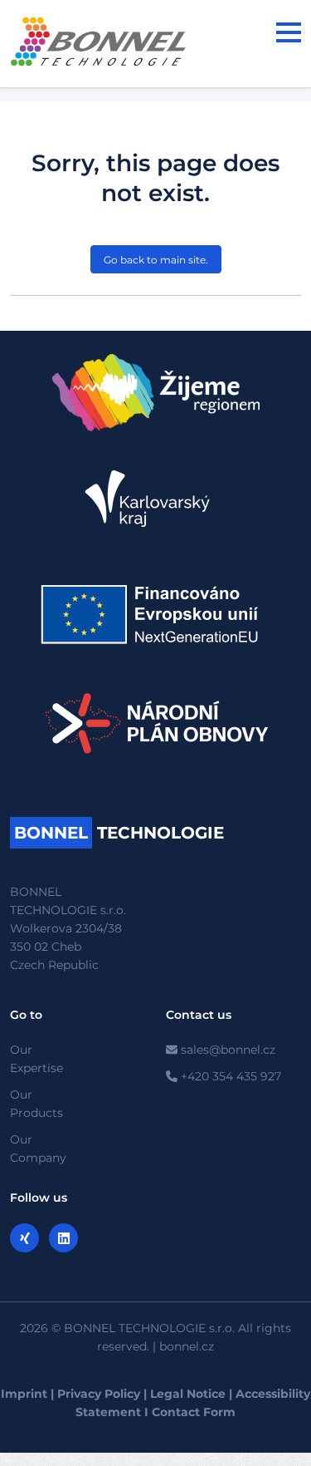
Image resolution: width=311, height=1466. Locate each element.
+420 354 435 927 (229, 1076)
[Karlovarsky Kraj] (156, 498)
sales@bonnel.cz (226, 1049)
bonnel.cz (186, 1346)
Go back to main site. (156, 259)
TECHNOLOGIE (119, 833)
